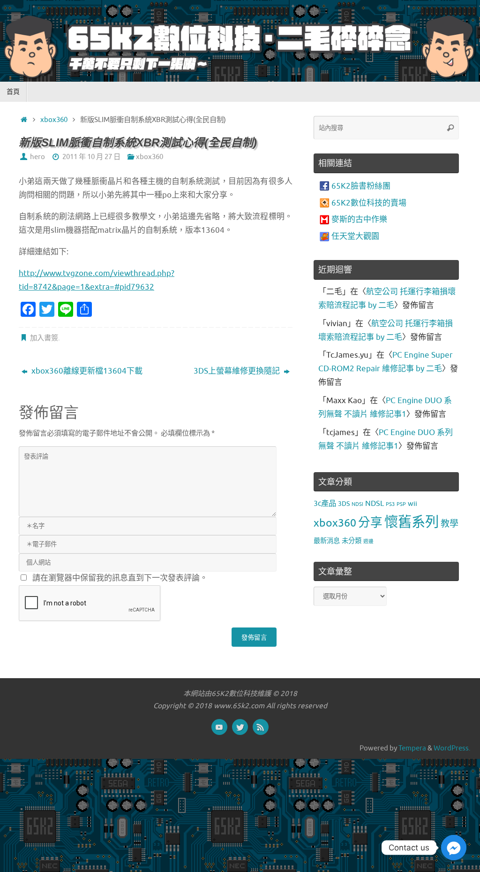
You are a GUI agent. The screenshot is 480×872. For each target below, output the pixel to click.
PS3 (390, 504)
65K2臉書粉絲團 (360, 186)
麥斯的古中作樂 (359, 219)
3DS (344, 503)
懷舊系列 (411, 522)
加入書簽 (44, 338)
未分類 (351, 540)
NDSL (374, 503)
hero (37, 156)
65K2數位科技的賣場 (368, 203)
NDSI (357, 504)
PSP (401, 504)
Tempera (412, 748)
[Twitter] (240, 727)
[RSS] (261, 727)
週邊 (368, 541)
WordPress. (452, 748)
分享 (370, 522)
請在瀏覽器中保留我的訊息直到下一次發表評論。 (120, 578)
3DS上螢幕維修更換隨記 (238, 371)
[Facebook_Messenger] (453, 847)
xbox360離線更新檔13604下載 (86, 371)
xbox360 (54, 119)
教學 (449, 523)
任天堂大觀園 (355, 236)
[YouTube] (219, 727)
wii (412, 503)
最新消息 (327, 540)
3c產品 (325, 503)
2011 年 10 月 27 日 (91, 156)
